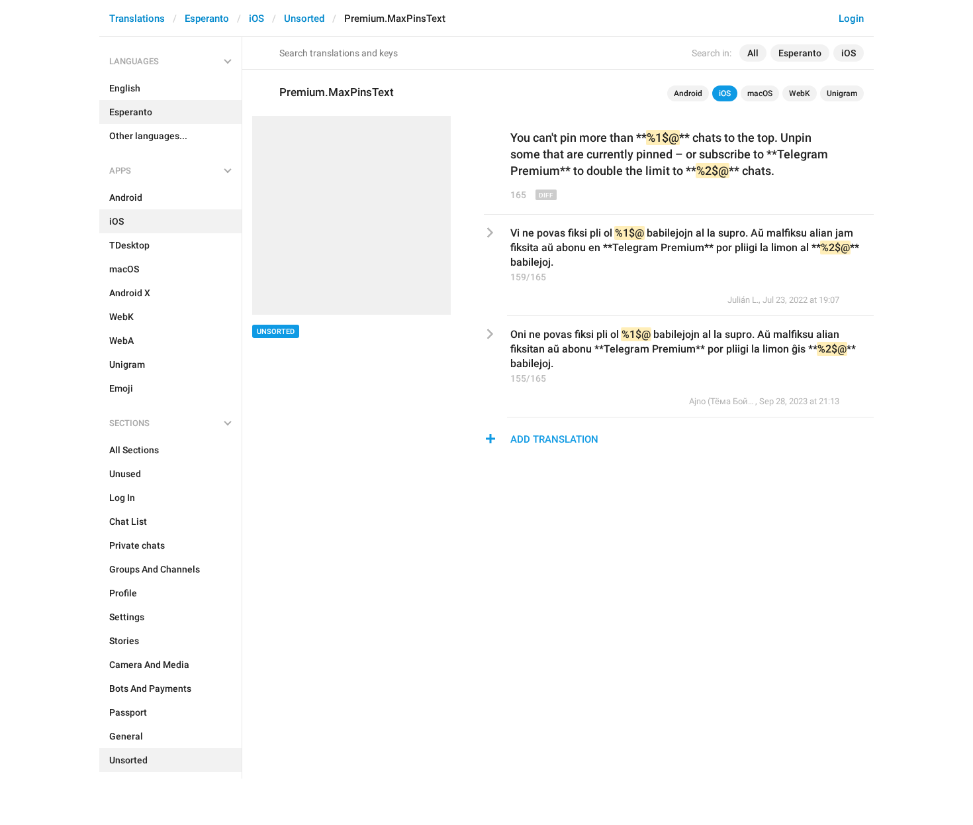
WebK (799, 93)
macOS (759, 93)
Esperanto (207, 19)
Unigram (842, 93)
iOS (256, 19)
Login (851, 19)
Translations (137, 19)
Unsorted (304, 19)
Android (688, 93)
